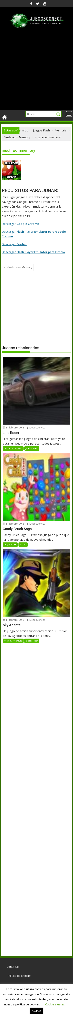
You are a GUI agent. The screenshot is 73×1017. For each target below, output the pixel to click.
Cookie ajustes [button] (55, 1004)
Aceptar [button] (36, 1010)
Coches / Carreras (13, 448)
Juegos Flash (32, 448)
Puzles (23, 544)
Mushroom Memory (19, 267)
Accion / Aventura (13, 640)
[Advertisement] (36, 71)
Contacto (13, 967)
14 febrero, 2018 (14, 427)
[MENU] (69, 114)
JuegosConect (37, 427)
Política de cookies (19, 976)
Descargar (20, 224)
